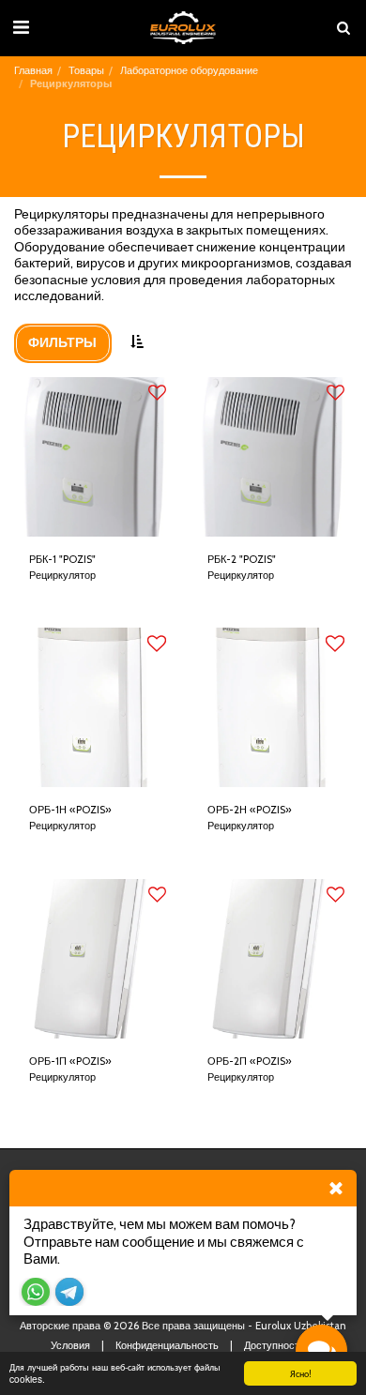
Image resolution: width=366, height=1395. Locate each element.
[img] (94, 457)
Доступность (274, 1345)
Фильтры (62, 342)
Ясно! (301, 1373)
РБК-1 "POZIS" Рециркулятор (62, 567)
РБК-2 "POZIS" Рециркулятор (241, 567)
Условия (70, 1345)
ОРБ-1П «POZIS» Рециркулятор (70, 1069)
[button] (21, 27)
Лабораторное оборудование (189, 70)
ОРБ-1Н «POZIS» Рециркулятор (70, 817)
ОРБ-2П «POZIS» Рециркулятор (249, 1069)
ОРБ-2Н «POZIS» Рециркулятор (249, 817)
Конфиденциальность (167, 1345)
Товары (86, 70)
